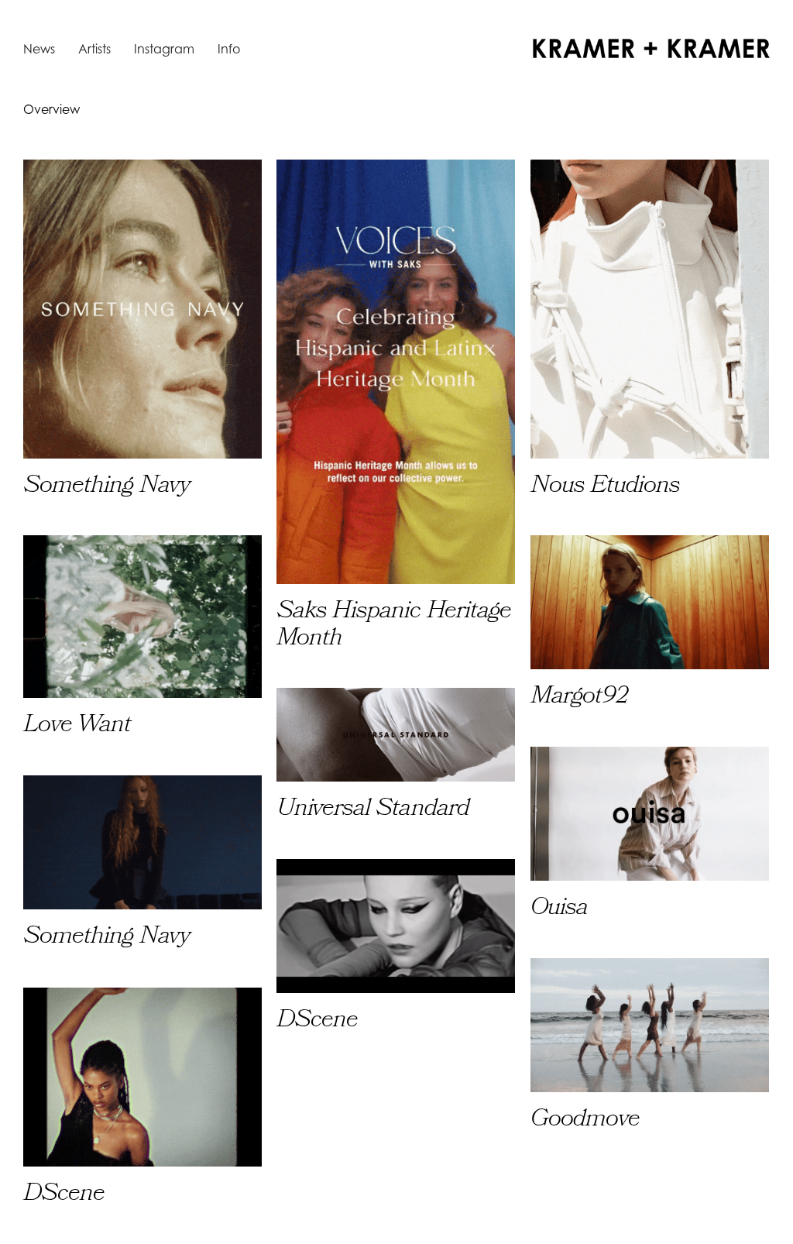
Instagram (164, 49)
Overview (51, 109)
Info (229, 49)
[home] (651, 48)
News (39, 49)
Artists (94, 49)
